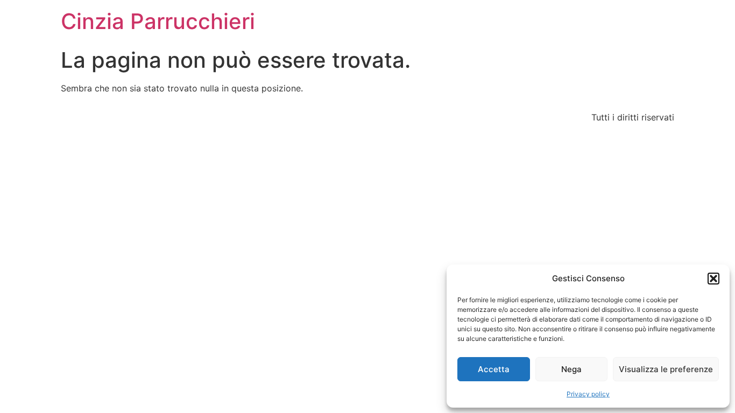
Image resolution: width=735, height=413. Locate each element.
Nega (571, 369)
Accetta (494, 369)
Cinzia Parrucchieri (158, 21)
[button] (713, 278)
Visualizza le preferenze (666, 369)
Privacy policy (588, 394)
